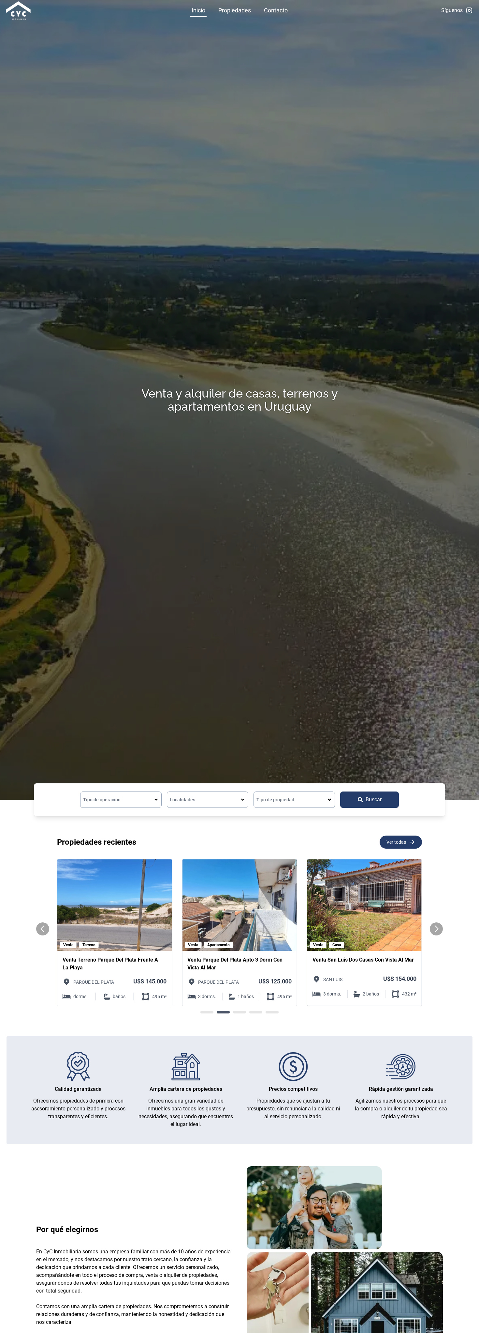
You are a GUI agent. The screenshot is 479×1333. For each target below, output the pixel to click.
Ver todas (396, 842)
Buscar (374, 799)
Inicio (198, 10)
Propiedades (234, 10)
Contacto (276, 10)
